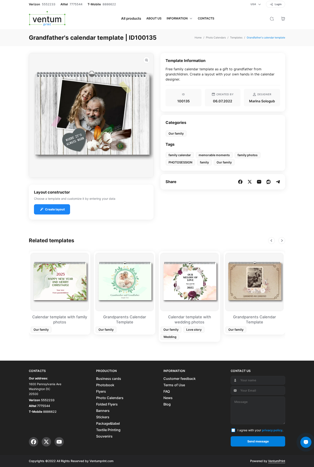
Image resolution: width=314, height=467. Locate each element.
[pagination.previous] (271, 240)
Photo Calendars (109, 398)
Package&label (108, 423)
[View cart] (283, 18)
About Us (153, 18)
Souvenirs (104, 436)
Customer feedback (179, 378)
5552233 (48, 4)
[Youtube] (59, 441)
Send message (258, 441)
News (168, 398)
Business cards (108, 378)
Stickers (102, 417)
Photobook (105, 385)
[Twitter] (46, 441)
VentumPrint (276, 461)
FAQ (166, 391)
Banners (103, 410)
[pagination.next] (281, 240)
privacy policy (272, 430)
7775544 (76, 4)
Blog (167, 404)
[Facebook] (33, 441)
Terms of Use (174, 385)
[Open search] (272, 18)
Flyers (101, 391)
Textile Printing (108, 430)
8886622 (109, 4)
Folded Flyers (107, 404)
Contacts (206, 18)
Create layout (55, 209)
